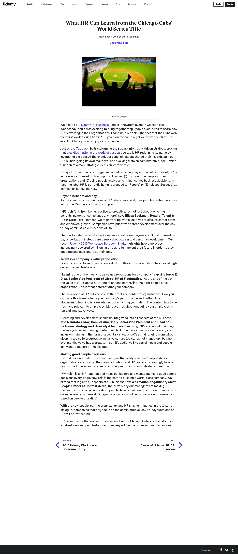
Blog (62, 4)
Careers (105, 4)
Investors (132, 4)
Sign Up (230, 4)
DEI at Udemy (149, 4)
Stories (75, 4)
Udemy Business (119, 42)
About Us (29, 4)
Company (89, 4)
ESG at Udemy (47, 4)
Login (218, 4)
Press (118, 4)
